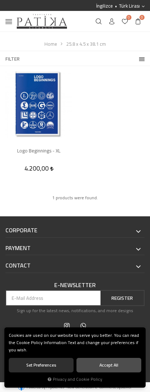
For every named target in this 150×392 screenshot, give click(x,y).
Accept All (108, 365)
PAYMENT (18, 248)
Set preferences (41, 365)
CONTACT (18, 265)
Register (122, 298)
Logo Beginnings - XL (38, 151)
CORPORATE (21, 230)
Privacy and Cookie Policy (77, 379)
